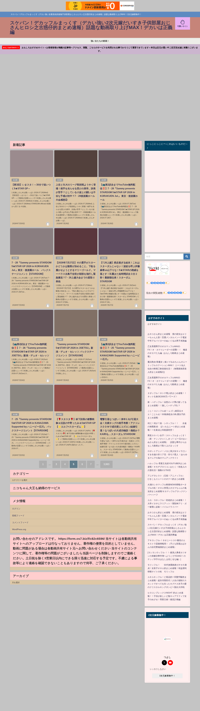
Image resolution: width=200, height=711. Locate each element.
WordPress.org (19, 529)
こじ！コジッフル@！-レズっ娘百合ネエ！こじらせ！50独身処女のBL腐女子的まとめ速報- (166, 414)
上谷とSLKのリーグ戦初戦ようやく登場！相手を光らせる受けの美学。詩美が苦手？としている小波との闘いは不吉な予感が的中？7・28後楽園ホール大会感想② (76, 192)
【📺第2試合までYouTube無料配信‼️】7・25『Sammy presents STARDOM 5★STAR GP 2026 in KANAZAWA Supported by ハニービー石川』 (120, 351)
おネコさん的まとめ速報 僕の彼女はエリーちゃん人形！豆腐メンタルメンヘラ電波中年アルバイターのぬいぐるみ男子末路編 (167, 337)
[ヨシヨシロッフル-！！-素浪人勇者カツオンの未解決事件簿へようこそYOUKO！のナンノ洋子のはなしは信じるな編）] (167, 555)
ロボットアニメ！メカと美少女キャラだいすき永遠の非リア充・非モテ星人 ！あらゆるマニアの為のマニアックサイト (167, 454)
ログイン (16, 509)
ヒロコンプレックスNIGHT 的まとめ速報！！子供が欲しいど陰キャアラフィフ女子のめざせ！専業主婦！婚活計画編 (167, 596)
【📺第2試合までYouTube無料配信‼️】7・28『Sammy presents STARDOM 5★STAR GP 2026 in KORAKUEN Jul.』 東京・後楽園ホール (119, 192)
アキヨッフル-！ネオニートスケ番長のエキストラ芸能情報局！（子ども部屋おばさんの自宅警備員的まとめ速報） (167, 543)
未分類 (15, 180)
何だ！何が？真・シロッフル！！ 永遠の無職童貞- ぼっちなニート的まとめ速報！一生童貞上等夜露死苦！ (167, 426)
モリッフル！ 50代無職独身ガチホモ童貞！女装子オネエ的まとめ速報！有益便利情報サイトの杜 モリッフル (167, 568)
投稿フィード (18, 516)
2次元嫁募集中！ (167, 676)
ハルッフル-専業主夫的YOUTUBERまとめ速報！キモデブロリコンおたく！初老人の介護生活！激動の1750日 (167, 466)
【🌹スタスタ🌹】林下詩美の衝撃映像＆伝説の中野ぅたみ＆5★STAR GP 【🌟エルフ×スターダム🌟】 (77, 423)
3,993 (106, 464)
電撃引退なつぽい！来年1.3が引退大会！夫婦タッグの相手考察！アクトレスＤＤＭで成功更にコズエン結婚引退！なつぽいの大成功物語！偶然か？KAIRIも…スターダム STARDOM (120, 426)
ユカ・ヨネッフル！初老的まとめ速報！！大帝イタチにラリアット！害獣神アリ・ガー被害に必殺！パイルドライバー (167, 503)
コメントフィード (20, 522)
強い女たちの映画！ (100, 41)
